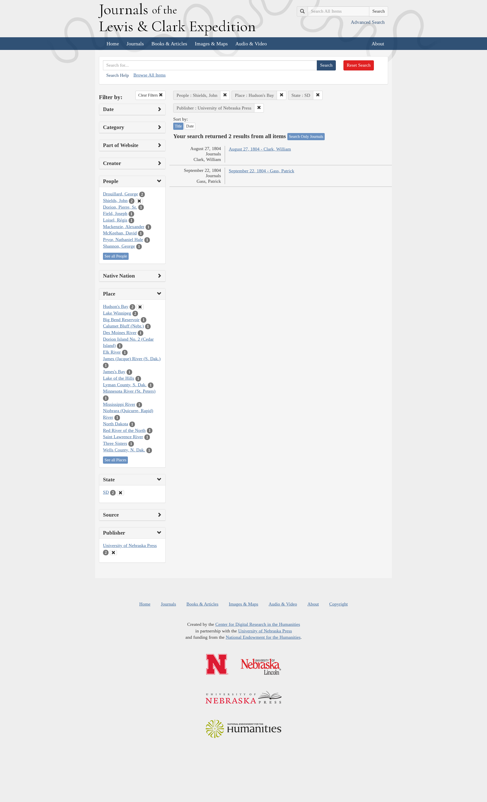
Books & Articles (169, 43)
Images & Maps (211, 43)
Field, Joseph (115, 213)
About (378, 43)
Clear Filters (148, 95)
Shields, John (115, 200)
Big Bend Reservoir (121, 319)
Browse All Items (149, 75)
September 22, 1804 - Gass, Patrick (261, 170)
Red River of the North (124, 430)
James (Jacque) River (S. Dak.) (132, 358)
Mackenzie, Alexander (123, 226)
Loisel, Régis (115, 220)
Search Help (117, 75)
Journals (135, 43)
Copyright (338, 604)
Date (190, 126)
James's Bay (114, 371)
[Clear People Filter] (139, 201)
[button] (225, 95)
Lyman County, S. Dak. (125, 384)
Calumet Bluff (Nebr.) (123, 326)
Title (178, 126)
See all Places (115, 460)
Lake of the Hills (118, 378)
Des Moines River (119, 332)
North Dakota (115, 423)
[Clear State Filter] (120, 492)
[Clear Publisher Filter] (113, 552)
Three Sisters (115, 443)
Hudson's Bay (115, 306)
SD (106, 492)
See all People (116, 256)
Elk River (112, 352)
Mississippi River (119, 404)
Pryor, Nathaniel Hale (123, 239)
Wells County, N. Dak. (124, 449)
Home (113, 43)
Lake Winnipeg (117, 313)
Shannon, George (119, 246)
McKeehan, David (120, 232)
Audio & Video (251, 43)
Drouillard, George (120, 193)
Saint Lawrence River (123, 436)
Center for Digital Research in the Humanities (257, 624)
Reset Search (359, 65)
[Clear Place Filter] (140, 306)
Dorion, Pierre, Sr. (120, 207)
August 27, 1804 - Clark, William (260, 149)
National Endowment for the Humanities (263, 637)
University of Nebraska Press (130, 545)
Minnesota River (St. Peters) (129, 391)
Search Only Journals (306, 136)
